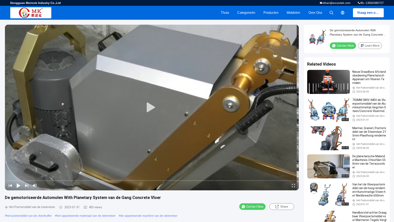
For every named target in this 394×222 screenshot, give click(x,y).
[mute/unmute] (35, 185)
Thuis (225, 12)
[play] (152, 107)
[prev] (10, 185)
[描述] (343, 13)
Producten (270, 12)
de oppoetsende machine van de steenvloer (149, 215)
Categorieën (246, 12)
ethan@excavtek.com (336, 3)
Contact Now (254, 206)
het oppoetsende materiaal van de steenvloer (86, 215)
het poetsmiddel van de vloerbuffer (29, 215)
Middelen (293, 12)
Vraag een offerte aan (370, 12)
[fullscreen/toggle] (293, 185)
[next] (27, 185)
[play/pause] (18, 185)
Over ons (315, 12)
